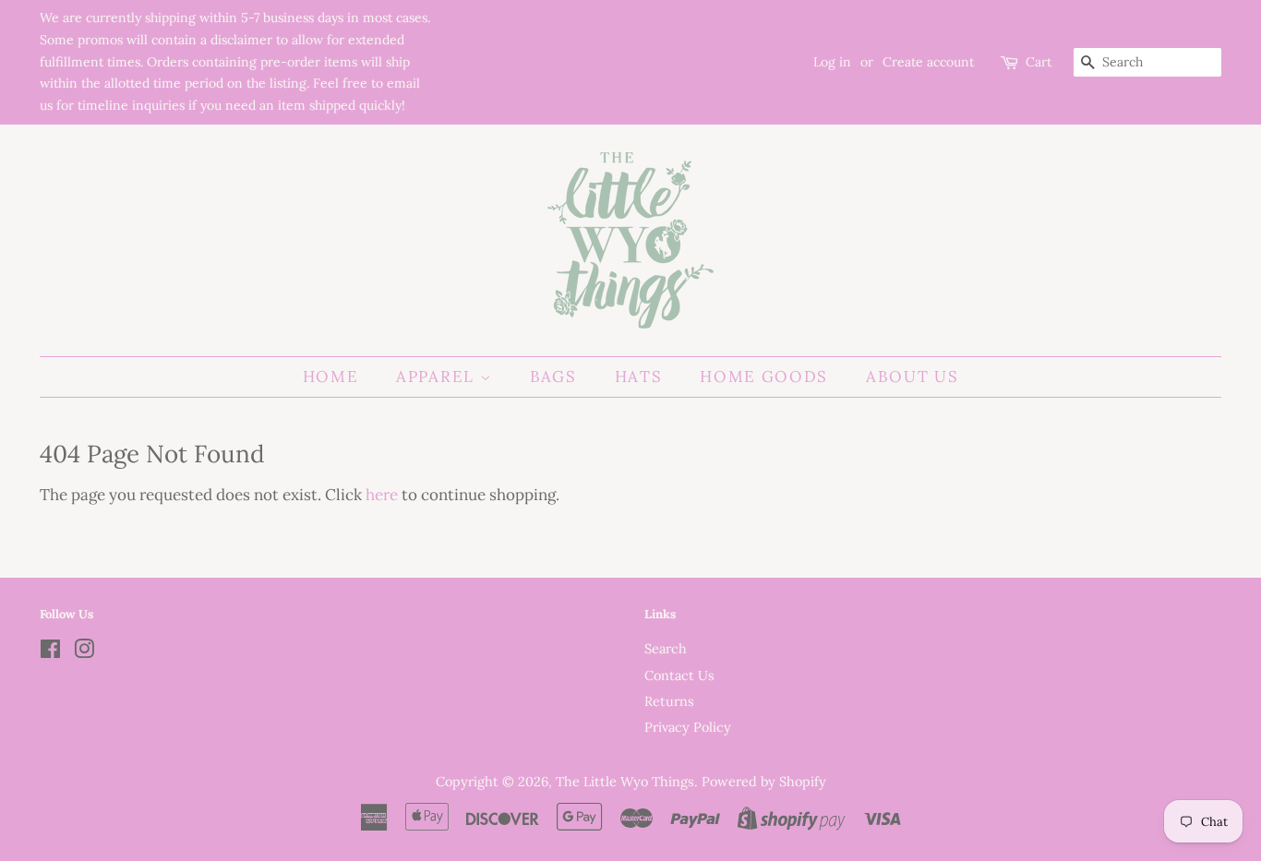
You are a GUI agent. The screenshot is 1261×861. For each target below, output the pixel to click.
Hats (639, 376)
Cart (1038, 62)
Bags (553, 376)
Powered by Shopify (764, 781)
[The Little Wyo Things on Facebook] (50, 652)
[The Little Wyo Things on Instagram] (84, 652)
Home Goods (764, 376)
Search (665, 648)
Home (331, 376)
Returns (669, 701)
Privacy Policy (687, 726)
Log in (832, 62)
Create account (928, 62)
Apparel (438, 376)
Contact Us (679, 675)
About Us (912, 376)
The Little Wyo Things (625, 781)
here (382, 494)
